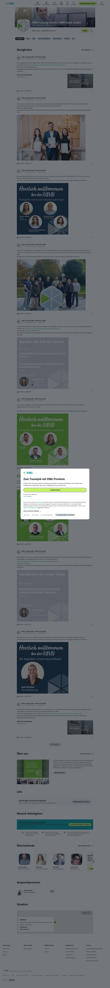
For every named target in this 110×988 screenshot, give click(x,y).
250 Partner (39, 502)
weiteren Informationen (29, 507)
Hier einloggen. (27, 496)
